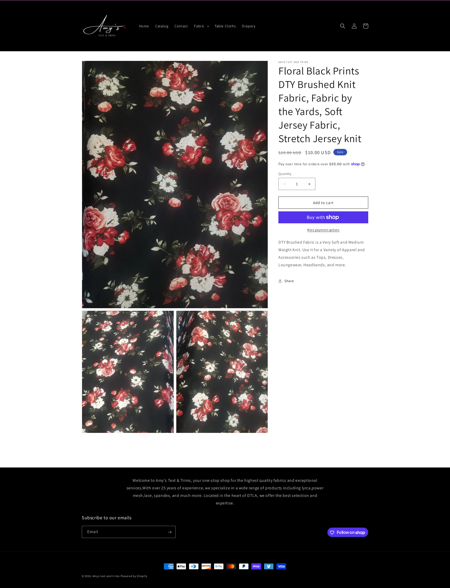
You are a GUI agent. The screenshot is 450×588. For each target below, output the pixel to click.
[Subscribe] (169, 532)
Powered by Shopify (134, 576)
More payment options (323, 230)
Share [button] (289, 281)
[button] (201, 26)
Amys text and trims (106, 576)
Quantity (284, 174)
